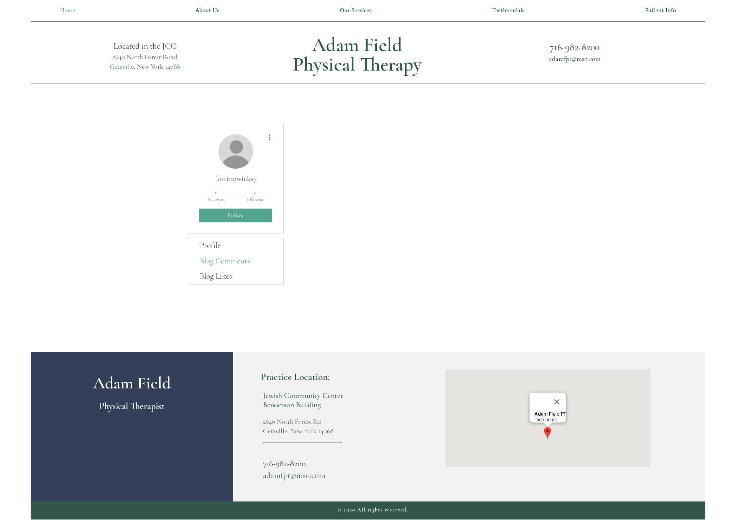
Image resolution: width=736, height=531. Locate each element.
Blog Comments (225, 261)
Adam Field (357, 45)
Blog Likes (216, 276)
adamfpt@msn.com (575, 58)
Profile (210, 245)
